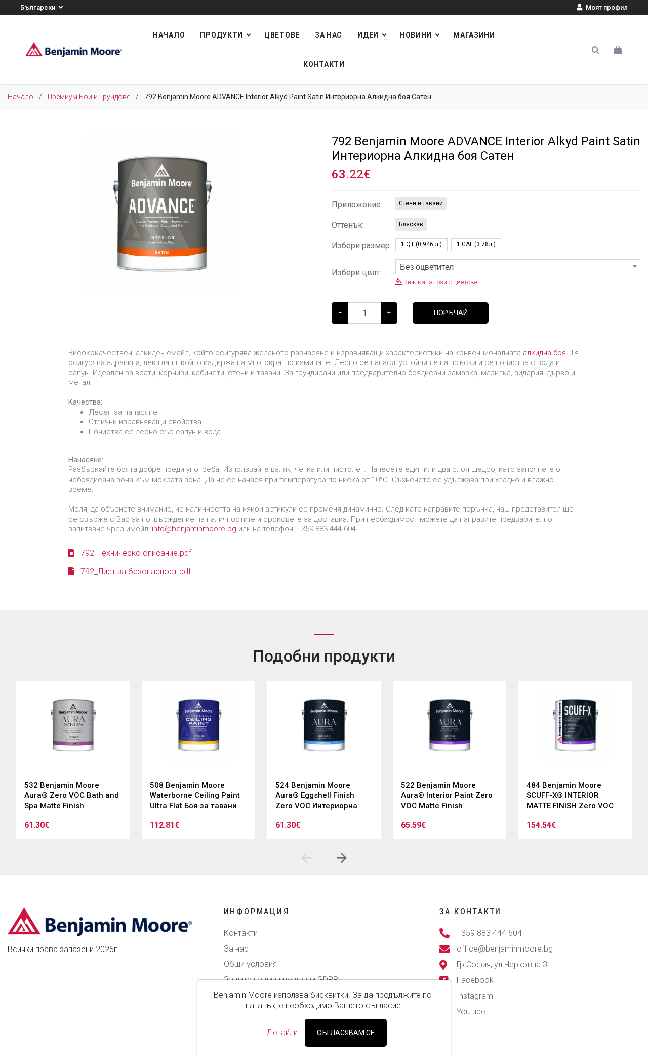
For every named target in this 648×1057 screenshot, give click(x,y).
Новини (416, 35)
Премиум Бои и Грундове (89, 97)
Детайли (282, 1032)
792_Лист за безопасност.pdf (134, 571)
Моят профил (606, 7)
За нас (328, 35)
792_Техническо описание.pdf (134, 553)
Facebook (475, 981)
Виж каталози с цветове (439, 282)
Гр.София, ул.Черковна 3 (502, 964)
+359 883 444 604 (489, 933)
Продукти (221, 35)
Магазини (474, 35)
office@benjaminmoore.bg (505, 949)
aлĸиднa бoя (544, 352)
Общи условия (250, 964)
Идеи (368, 35)
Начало (169, 35)
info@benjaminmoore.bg (194, 528)
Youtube (471, 1012)
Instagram (475, 996)
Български (38, 7)
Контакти (324, 64)
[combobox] (517, 266)
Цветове (282, 35)
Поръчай (451, 313)
